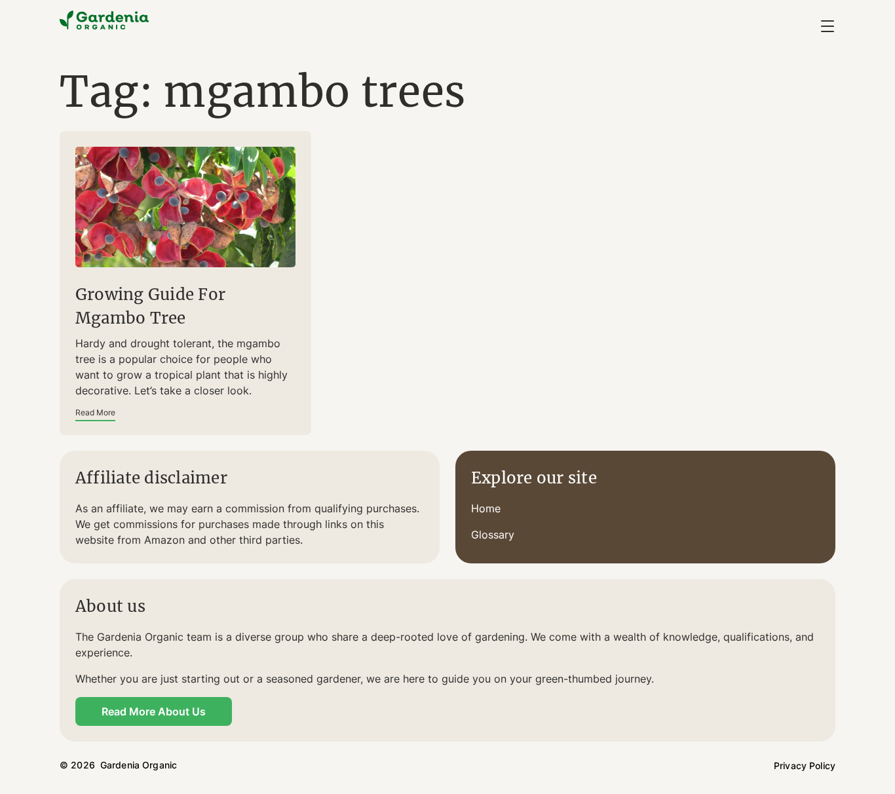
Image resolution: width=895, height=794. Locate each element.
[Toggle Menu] (827, 26)
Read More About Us (154, 711)
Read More (95, 412)
